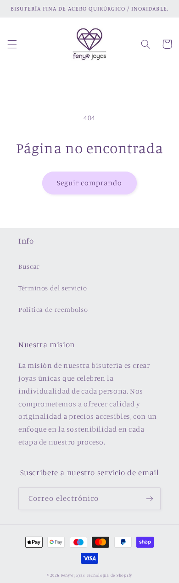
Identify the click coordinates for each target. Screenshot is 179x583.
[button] (11, 44)
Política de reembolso (53, 309)
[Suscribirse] (149, 498)
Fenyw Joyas (73, 574)
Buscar (29, 266)
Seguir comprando (90, 182)
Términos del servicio (52, 288)
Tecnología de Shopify (109, 574)
